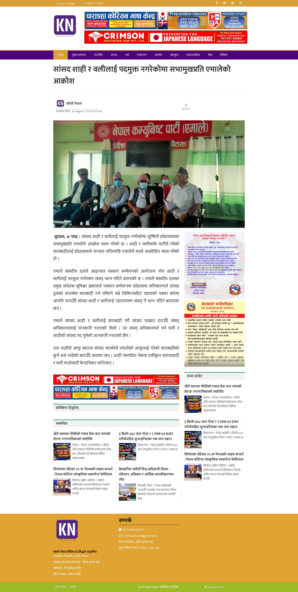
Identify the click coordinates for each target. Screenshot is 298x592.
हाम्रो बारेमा (60, 587)
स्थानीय (158, 55)
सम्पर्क (73, 587)
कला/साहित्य (193, 55)
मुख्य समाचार (79, 55)
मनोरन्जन (141, 55)
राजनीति (98, 55)
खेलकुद (174, 55)
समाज (114, 55)
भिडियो (223, 55)
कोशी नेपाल (74, 104)
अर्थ (127, 55)
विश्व (210, 55)
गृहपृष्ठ (60, 55)
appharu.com (216, 587)
